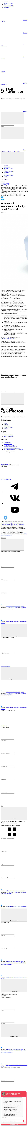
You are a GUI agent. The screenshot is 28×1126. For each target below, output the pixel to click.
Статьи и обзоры (5, 183)
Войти (25, 83)
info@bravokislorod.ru (6, 479)
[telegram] (15, 492)
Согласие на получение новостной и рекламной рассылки (12, 525)
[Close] (12, 544)
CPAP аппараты (8, 444)
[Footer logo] (12, 415)
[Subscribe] (12, 399)
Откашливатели (5, 184)
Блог (5, 4)
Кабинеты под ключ (9, 173)
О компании (7, 1)
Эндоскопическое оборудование (12, 448)
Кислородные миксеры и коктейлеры (13, 449)
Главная (3, 181)
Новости (6, 177)
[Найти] (12, 133)
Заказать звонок (14, 464)
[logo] (12, 96)
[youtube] (15, 515)
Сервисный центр (8, 175)
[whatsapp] (5, 519)
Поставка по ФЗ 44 (8, 6)
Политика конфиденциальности (9, 523)
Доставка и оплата (8, 3)
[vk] (15, 503)
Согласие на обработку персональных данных (12, 523)
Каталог (6, 165)
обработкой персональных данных (15, 606)
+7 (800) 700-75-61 (5, 464)
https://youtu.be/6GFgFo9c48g (8, 338)
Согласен (3, 537)
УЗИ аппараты (7, 442)
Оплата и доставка (8, 427)
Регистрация (4, 84)
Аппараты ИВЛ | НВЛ (9, 445)
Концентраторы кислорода (10, 446)
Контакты (6, 7)
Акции (5, 176)
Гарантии (6, 179)
